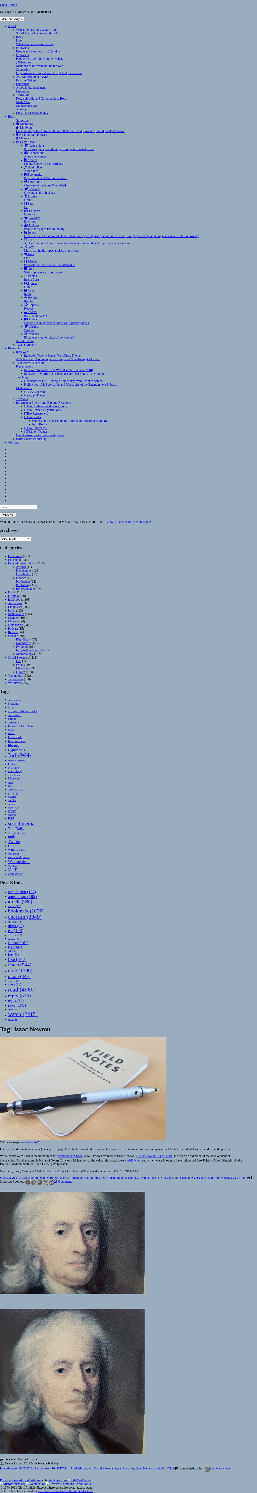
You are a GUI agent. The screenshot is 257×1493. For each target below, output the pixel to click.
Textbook (22, 399)
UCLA (169, 1468)
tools (11, 837)
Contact (13, 442)
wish (12, 1019)
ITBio (11, 764)
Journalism (15, 603)
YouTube (15, 870)
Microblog (26, 124)
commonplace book (70, 1156)
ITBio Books (32, 417)
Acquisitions (59, 147)
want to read (16, 850)
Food (11, 592)
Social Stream (25, 341)
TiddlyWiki (41, 96)
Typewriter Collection (30, 362)
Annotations (35, 154)
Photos (31, 277)
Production (23, 581)
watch (23, 1014)
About (12, 26)
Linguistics (15, 607)
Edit (18, 661)
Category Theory (35, 395)
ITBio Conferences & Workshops (45, 406)
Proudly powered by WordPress (20, 1480)
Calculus (128, 1468)
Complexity (23, 643)
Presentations (24, 366)
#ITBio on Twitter (35, 431)
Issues (111, 234)
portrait (159, 1468)
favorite (13, 939)
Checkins (45, 183)
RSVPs (35, 313)
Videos (56, 321)
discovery (13, 722)
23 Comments (63, 1181)
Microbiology (24, 654)
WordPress (15, 683)
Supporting (49, 71)
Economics (15, 556)
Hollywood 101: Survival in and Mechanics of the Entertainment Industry (70, 384)
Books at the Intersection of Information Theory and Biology (70, 420)
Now (35, 42)
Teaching (22, 377)
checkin (25, 917)
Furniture (14, 596)
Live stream (23, 668)
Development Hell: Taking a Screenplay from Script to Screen (63, 381)
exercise (15, 935)
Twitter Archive (26, 344)
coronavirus (14, 715)
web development (19, 857)
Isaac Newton (205, 1177)
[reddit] (51, 1182)
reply (19, 995)
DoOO (11, 730)
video (12, 1010)
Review (13, 632)
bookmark (26, 910)
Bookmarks (45, 176)
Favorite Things (26, 80)
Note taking (15, 625)
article (20, 901)
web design (13, 853)
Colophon (22, 91)
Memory (13, 617)
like (17, 959)
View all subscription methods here (128, 521)
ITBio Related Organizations (42, 410)
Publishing (23, 585)
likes (29, 255)
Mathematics (24, 388)
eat (15, 930)
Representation (25, 588)
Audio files (33, 169)
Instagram (86, 1468)
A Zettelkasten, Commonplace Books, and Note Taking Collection (58, 359)
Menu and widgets (12, 19)
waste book (30, 1142)
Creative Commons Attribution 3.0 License (65, 1491)
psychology (13, 808)
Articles (43, 161)
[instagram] (207, 1469)
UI (9, 845)
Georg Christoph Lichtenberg (176, 1177)
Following (38, 49)
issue (15, 947)
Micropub (14, 778)
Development (24, 570)
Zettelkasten (15, 874)
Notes (43, 270)
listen (19, 964)
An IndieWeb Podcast (32, 134)
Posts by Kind (25, 142)
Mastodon (13, 767)
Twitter (14, 841)
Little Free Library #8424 (32, 113)
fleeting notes (148, 1177)
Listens (49, 263)
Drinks (30, 198)
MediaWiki (27, 103)
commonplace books (22, 711)
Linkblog (70, 129)
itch (11, 951)
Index (19, 37)
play (13, 980)
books (11, 707)
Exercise (32, 212)
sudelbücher (132, 1160)
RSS (11, 818)
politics (12, 800)
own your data (15, 789)
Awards (21, 567)
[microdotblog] (27, 1182)
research (12, 815)
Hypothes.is (16, 750)
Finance (21, 578)
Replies (31, 299)
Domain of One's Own (21, 726)
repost (16, 1001)
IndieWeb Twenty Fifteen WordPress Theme (52, 355)
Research (14, 348)
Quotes (30, 284)
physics (12, 796)
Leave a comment (221, 1468)
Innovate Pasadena (16, 760)
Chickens (39, 190)
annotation (22, 896)
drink (16, 926)
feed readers (16, 741)
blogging (13, 703)
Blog (11, 116)
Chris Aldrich (8, 5)
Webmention (19, 861)
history (13, 745)
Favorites (32, 219)
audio (14, 906)
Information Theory (28, 650)
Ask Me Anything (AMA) (32, 76)
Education (14, 559)
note (20, 970)
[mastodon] (39, 1182)
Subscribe (22, 120)
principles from (57, 1480)
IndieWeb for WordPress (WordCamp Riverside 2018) (58, 370)
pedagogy (13, 793)
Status (4, 1177)
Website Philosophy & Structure (36, 29)
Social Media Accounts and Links (37, 33)
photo (19, 976)
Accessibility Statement (31, 87)
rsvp (17, 1005)
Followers (40, 56)
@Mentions (39, 64)
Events (20, 664)
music (10, 782)
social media (21, 823)
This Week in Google (18, 833)
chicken (15, 922)
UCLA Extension (35, 391)
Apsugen (22, 109)
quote (14, 984)
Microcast (25, 138)
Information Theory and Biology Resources (43, 402)
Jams (51, 248)
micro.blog (15, 771)
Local (11, 610)
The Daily (16, 829)
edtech (11, 733)
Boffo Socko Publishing (31, 439)
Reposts (31, 306)
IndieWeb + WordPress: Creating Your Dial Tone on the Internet (64, 373)
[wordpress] (33, 1182)
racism (12, 811)
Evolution (22, 646)
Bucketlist (22, 84)
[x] (45, 1182)
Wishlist (31, 328)
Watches (49, 335)
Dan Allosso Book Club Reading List (40, 435)
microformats (15, 774)
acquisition (22, 892)
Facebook (15, 737)
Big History (23, 639)
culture (12, 718)
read (22, 989)
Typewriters (15, 679)
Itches (77, 241)
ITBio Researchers (36, 413)
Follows (44, 227)
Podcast (13, 628)
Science (13, 635)
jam (13, 954)
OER (10, 785)
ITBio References (35, 428)
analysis (116, 1468)
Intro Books (39, 424)
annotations (14, 699)
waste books (240, 1177)
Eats (28, 205)
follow (18, 942)
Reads (30, 292)
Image (4, 1468)
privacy (11, 804)
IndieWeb (22, 352)
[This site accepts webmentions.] (35, 1484)
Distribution (23, 574)
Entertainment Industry (22, 563)
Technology (15, 675)
